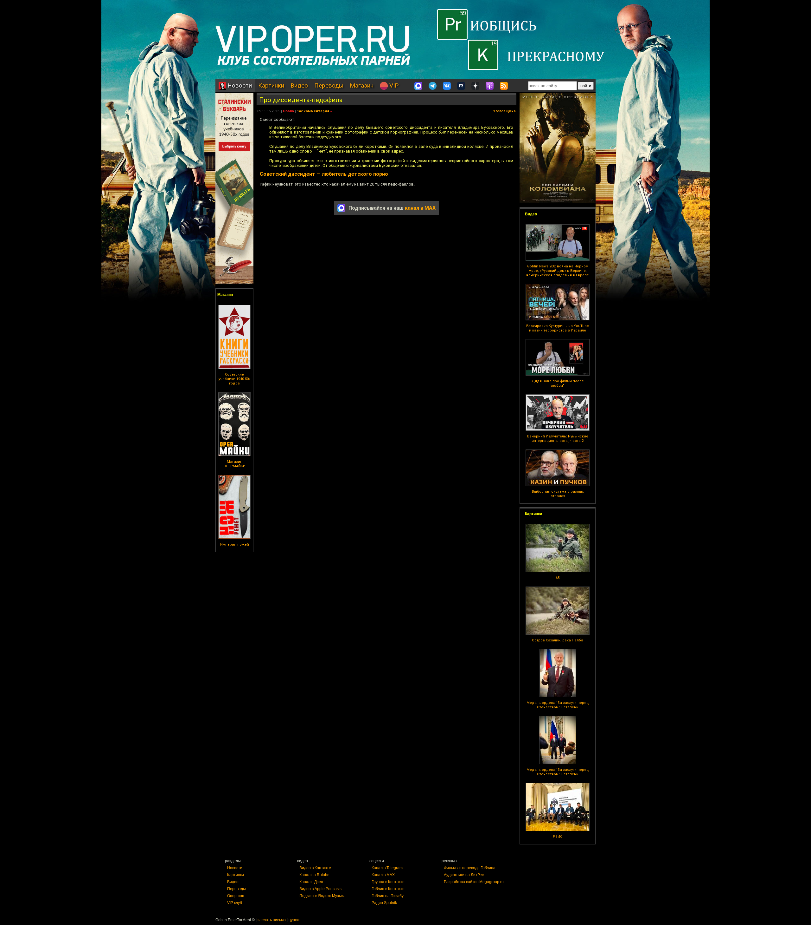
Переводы (328, 85)
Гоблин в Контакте (388, 889)
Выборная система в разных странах (558, 493)
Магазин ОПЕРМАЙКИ (234, 464)
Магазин (362, 85)
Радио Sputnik (384, 903)
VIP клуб (234, 903)
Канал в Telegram (387, 868)
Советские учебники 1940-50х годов (234, 378)
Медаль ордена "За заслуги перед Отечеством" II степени (558, 705)
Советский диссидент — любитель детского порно (324, 174)
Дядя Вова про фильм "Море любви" (558, 383)
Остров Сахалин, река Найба (557, 640)
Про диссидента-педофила (300, 100)
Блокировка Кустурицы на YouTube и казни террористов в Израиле (557, 328)
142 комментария (313, 111)
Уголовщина (504, 111)
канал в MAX (420, 208)
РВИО (558, 837)
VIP (393, 85)
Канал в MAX (383, 875)
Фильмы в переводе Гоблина (469, 868)
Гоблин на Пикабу (388, 896)
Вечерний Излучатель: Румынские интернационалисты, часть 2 (557, 438)
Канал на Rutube (314, 875)
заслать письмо (272, 920)
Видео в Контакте (315, 868)
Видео (299, 85)
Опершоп (235, 896)
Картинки (271, 85)
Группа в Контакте (388, 882)
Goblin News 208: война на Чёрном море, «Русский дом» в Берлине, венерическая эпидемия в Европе (557, 270)
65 (557, 578)
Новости (239, 85)
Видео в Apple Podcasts (320, 889)
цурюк (294, 920)
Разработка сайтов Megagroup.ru (474, 882)
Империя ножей (234, 544)
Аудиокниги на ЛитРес (464, 875)
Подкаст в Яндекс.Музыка (322, 896)
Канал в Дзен (311, 882)
